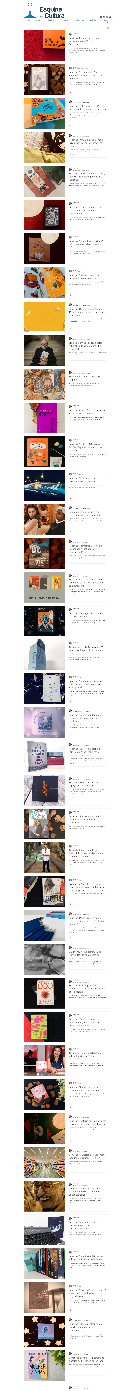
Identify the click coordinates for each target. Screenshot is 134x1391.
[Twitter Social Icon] (107, 17)
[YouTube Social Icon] (110, 17)
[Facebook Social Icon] (101, 17)
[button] (93, 20)
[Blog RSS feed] (108, 28)
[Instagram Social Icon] (104, 17)
